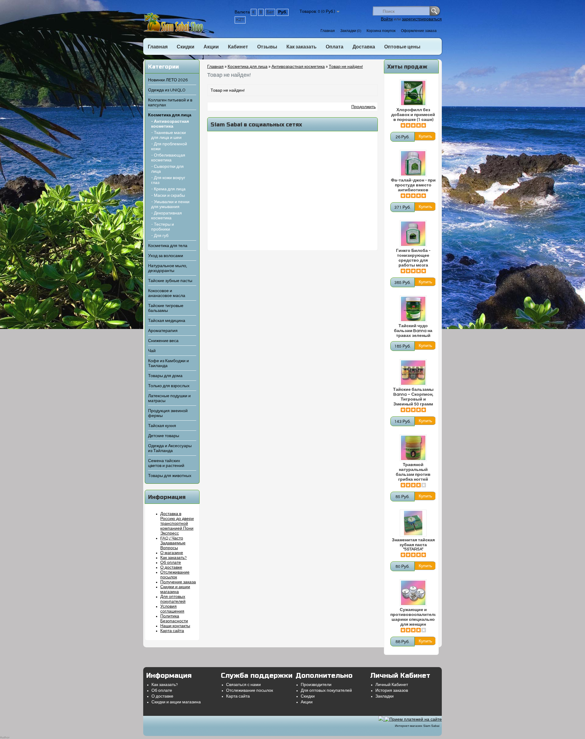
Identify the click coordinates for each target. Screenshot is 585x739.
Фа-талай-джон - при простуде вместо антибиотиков (413, 185)
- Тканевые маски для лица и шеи (168, 135)
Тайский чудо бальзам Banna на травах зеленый (413, 331)
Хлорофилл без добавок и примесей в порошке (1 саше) (413, 115)
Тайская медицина (166, 321)
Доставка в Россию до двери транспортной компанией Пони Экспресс (177, 524)
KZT (240, 20)
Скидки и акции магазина (176, 702)
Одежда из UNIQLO (166, 90)
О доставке (171, 567)
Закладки (384, 696)
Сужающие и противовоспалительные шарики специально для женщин (413, 617)
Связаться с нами (243, 685)
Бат (270, 12)
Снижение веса (163, 341)
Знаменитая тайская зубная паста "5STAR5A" (413, 544)
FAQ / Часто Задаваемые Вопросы (173, 543)
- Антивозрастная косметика (170, 124)
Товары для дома (165, 376)
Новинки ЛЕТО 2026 (168, 80)
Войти (387, 19)
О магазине (171, 553)
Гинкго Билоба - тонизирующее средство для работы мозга (413, 258)
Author (4, 737)
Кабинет (238, 46)
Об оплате (170, 562)
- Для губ (159, 236)
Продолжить (363, 107)
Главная (328, 31)
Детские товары (163, 436)
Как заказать (301, 46)
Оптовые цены (402, 46)
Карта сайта (172, 631)
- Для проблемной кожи (169, 146)
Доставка (364, 46)
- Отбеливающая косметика (168, 157)
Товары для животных (169, 476)
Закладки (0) (350, 31)
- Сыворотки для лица (167, 169)
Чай (152, 351)
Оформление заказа (419, 31)
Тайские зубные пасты (170, 281)
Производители (316, 685)
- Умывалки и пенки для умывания (170, 204)
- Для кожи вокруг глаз (168, 180)
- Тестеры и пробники (162, 227)
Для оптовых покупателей (326, 690)
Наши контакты (175, 626)
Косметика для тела (167, 246)
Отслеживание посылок (249, 690)
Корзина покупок (381, 31)
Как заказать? (173, 558)
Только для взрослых (169, 386)
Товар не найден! (346, 67)
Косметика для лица (169, 115)
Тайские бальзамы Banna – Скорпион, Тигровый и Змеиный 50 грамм (413, 396)
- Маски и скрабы (168, 195)
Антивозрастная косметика (298, 67)
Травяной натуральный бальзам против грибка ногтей (413, 472)
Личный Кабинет (391, 685)
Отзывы (267, 46)
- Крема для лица (168, 189)
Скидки (185, 46)
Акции (211, 46)
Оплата (334, 46)
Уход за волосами (165, 256)
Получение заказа (178, 582)
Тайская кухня (162, 426)
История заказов (391, 690)
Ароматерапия (163, 331)
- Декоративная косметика (166, 215)
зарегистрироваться (422, 19)
